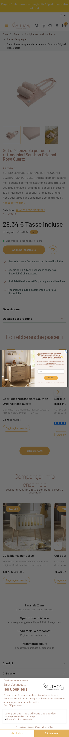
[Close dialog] (65, 351)
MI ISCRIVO (51, 378)
